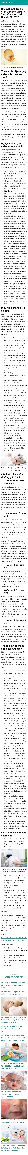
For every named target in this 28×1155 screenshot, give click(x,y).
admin (22, 21)
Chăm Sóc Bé (14, 976)
